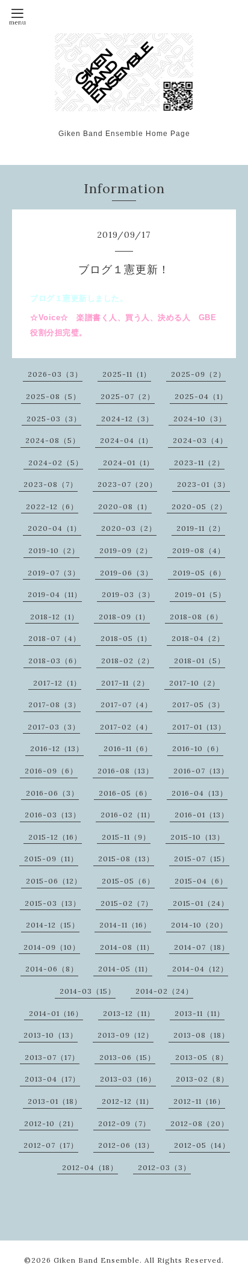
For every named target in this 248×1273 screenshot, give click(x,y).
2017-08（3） (54, 704)
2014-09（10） (51, 947)
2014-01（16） (56, 1013)
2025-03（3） (53, 418)
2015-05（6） (128, 880)
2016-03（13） (53, 814)
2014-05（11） (125, 968)
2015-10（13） (197, 836)
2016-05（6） (125, 793)
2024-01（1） (128, 462)
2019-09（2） (125, 550)
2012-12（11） (127, 1101)
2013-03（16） (128, 1078)
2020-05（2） (199, 506)
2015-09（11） (51, 858)
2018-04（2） (198, 638)
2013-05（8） (201, 1057)
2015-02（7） (127, 903)
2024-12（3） (127, 418)
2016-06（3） (52, 793)
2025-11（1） (126, 374)
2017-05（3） (198, 704)
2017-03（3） (54, 726)
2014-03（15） (88, 991)
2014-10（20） (199, 924)
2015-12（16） (55, 836)
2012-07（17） (50, 1145)
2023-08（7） (50, 484)
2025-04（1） (201, 396)
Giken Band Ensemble (97, 1260)
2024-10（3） (199, 418)
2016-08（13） (125, 770)
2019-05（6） (199, 572)
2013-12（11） (129, 1013)
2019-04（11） (55, 594)
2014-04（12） (200, 968)
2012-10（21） (51, 1123)
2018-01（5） (199, 660)
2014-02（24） (164, 991)
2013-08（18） (201, 1034)
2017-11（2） (125, 682)
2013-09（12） (125, 1034)
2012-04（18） (90, 1167)
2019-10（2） (53, 550)
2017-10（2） (194, 682)
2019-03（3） (128, 594)
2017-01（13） (199, 726)
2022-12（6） (52, 506)
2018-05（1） (126, 638)
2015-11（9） (126, 836)
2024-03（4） (200, 440)
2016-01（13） (202, 814)
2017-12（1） (57, 682)
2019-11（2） (200, 528)
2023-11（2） (199, 462)
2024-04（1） (126, 440)
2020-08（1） (125, 506)
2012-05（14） (202, 1145)
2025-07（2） (128, 396)
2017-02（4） (126, 726)
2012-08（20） (199, 1123)
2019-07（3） (54, 572)
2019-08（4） (198, 550)
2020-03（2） (129, 528)
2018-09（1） (124, 616)
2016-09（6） (51, 770)
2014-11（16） (125, 924)
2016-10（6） (197, 748)
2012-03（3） (164, 1167)
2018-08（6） (196, 616)
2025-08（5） (53, 396)
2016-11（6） (128, 748)
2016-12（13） (57, 748)
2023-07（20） (127, 484)
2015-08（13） (126, 858)
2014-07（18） (201, 947)
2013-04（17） (52, 1078)
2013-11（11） (200, 1013)
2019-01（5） (200, 594)
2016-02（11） (128, 814)
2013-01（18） (55, 1101)
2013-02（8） (202, 1078)
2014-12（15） (52, 924)
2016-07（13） (201, 770)
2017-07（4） (126, 704)
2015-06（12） (54, 880)
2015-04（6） (201, 880)
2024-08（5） (52, 440)
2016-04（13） (200, 793)
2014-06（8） (51, 968)
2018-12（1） (54, 616)
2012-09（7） (124, 1123)
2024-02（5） (55, 462)
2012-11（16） (199, 1101)
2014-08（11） (127, 947)
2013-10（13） (50, 1034)
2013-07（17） (52, 1057)
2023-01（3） (203, 484)
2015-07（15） (201, 858)
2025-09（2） (198, 374)
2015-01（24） (201, 903)
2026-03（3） (55, 374)
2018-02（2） (127, 660)
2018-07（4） (54, 638)
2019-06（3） (126, 572)
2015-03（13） (53, 903)
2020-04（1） (54, 528)
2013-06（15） (127, 1057)
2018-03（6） (54, 660)
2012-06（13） (126, 1145)
